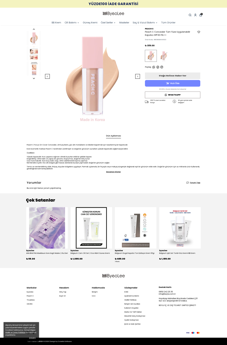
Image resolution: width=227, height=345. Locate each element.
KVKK (126, 292)
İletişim (95, 292)
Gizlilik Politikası (130, 300)
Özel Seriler (107, 22)
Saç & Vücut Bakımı (144, 22)
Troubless (31, 300)
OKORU (30, 304)
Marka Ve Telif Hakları (133, 312)
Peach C (30, 296)
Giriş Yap (62, 292)
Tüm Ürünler (168, 22)
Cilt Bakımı (70, 22)
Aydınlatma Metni (131, 296)
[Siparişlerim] (195, 15)
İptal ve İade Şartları (132, 324)
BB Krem (56, 22)
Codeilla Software (65, 341)
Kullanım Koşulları (131, 308)
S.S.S (93, 296)
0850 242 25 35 (166, 291)
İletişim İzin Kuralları (132, 304)
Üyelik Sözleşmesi (131, 320)
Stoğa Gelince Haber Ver (172, 75)
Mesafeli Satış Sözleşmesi (134, 316)
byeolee (30, 292)
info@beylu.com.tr (167, 294)
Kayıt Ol (62, 296)
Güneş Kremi (90, 22)
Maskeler (124, 22)
